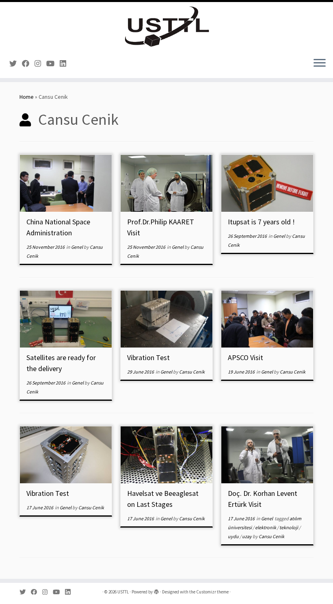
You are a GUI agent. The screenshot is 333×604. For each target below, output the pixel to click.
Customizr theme (212, 592)
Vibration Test (148, 357)
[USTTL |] (166, 26)
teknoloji (289, 527)
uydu (234, 536)
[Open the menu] (320, 63)
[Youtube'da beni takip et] (53, 63)
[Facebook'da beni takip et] (28, 63)
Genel (77, 247)
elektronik (266, 527)
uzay (247, 536)
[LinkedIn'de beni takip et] (65, 63)
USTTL (123, 592)
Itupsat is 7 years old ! (261, 221)
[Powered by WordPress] (156, 590)
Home (26, 96)
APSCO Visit (245, 357)
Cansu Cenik (192, 372)
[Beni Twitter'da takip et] (15, 63)
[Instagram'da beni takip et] (40, 63)
